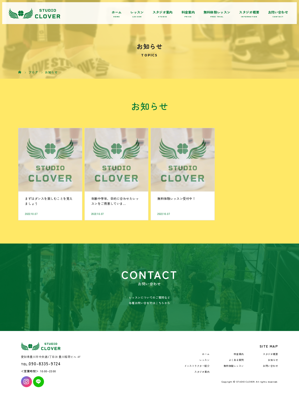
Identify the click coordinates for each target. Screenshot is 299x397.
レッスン (137, 12)
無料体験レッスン (217, 12)
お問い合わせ (278, 12)
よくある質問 (236, 360)
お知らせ (273, 360)
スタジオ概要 (249, 12)
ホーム (117, 12)
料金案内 (188, 12)
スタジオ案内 (163, 12)
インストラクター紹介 (196, 365)
